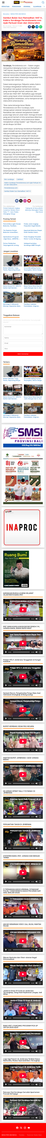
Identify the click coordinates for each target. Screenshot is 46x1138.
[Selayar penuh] (40, 619)
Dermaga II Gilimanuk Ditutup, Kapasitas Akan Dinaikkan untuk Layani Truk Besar (11, 305)
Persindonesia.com (10, 188)
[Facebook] (17, 200)
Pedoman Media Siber (34, 1135)
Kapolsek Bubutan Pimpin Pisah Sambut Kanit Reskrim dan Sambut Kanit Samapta (33, 231)
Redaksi (21, 1135)
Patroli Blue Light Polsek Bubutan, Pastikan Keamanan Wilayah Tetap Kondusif (12, 225)
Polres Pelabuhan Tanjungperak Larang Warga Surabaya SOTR (11, 244)
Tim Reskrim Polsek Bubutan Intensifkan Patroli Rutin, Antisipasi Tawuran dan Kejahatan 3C (11, 231)
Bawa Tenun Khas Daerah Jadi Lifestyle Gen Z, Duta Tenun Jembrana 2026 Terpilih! (33, 287)
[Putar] (6, 619)
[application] (23, 610)
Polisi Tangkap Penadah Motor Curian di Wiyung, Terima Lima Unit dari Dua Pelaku (33, 238)
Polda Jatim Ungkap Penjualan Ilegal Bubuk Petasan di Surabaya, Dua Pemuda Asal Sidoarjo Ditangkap (33, 225)
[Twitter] (21, 200)
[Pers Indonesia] (23, 2)
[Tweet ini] (33, 26)
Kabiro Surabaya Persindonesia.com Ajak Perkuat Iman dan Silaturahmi (22, 184)
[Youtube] (29, 200)
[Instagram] (25, 200)
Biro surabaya (9, 179)
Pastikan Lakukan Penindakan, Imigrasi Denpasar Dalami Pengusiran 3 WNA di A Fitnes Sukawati (32, 305)
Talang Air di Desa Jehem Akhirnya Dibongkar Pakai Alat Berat (34, 209)
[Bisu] (37, 619)
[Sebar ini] (29, 26)
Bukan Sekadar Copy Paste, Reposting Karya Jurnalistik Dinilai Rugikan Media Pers (12, 269)
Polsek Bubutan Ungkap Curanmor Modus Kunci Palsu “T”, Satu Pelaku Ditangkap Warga (11, 210)
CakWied (20, 179)
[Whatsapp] (40, 26)
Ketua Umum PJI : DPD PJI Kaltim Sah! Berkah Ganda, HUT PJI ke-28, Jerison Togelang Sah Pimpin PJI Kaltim (12, 287)
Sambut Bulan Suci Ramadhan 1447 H (17, 191)
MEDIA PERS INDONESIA (9, 27)
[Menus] (3, 2)
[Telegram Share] (37, 26)
